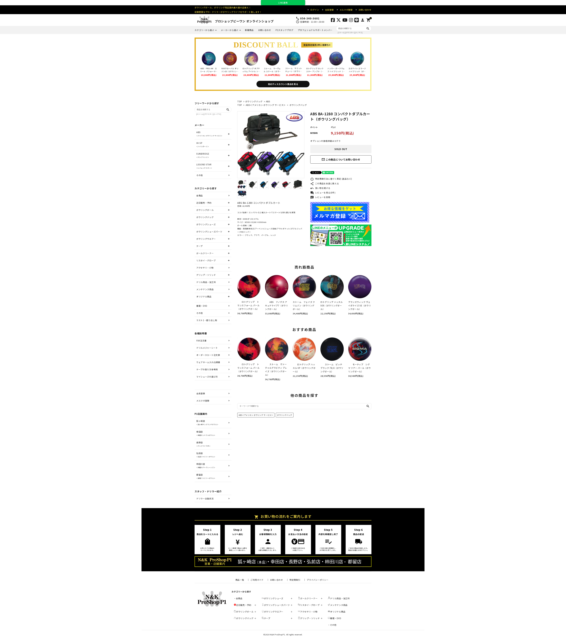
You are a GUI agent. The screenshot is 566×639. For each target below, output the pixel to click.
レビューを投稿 (320, 197)
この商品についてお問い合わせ (340, 159)
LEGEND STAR (204, 166)
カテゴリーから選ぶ (204, 30)
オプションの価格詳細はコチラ (325, 141)
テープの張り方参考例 (207, 369)
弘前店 (205, 455)
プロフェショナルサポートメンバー (315, 30)
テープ (199, 246)
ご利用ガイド (256, 580)
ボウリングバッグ (254, 101)
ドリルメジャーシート (207, 347)
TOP (239, 101)
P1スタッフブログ (284, 30)
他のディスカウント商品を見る (283, 84)
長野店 (203, 444)
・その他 (332, 624)
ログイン (314, 10)
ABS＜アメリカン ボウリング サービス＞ (266, 105)
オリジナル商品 (204, 296)
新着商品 (249, 30)
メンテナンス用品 (205, 289)
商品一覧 (239, 580)
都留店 (205, 476)
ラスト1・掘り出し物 (206, 320)
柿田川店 (205, 465)
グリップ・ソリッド (206, 274)
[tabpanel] (270, 144)
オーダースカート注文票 (208, 355)
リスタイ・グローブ (206, 260)
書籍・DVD (201, 305)
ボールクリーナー (205, 253)
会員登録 (329, 10)
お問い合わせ (364, 10)
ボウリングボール (205, 209)
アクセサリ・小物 (205, 267)
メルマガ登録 (346, 10)
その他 (199, 175)
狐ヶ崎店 (207, 422)
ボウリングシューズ (206, 224)
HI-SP (202, 144)
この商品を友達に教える (324, 184)
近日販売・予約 (204, 202)
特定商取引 (294, 580)
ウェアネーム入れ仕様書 (208, 362)
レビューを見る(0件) (322, 193)
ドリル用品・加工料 (206, 282)
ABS (268, 101)
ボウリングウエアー (206, 238)
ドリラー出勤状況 (205, 498)
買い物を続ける (320, 188)
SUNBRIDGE (202, 155)
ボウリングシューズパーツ (209, 231)
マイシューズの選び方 (207, 376)
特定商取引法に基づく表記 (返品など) (331, 179)
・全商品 (238, 598)
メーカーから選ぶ (229, 30)
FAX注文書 (201, 340)
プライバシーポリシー (317, 580)
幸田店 (205, 433)
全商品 (199, 195)
